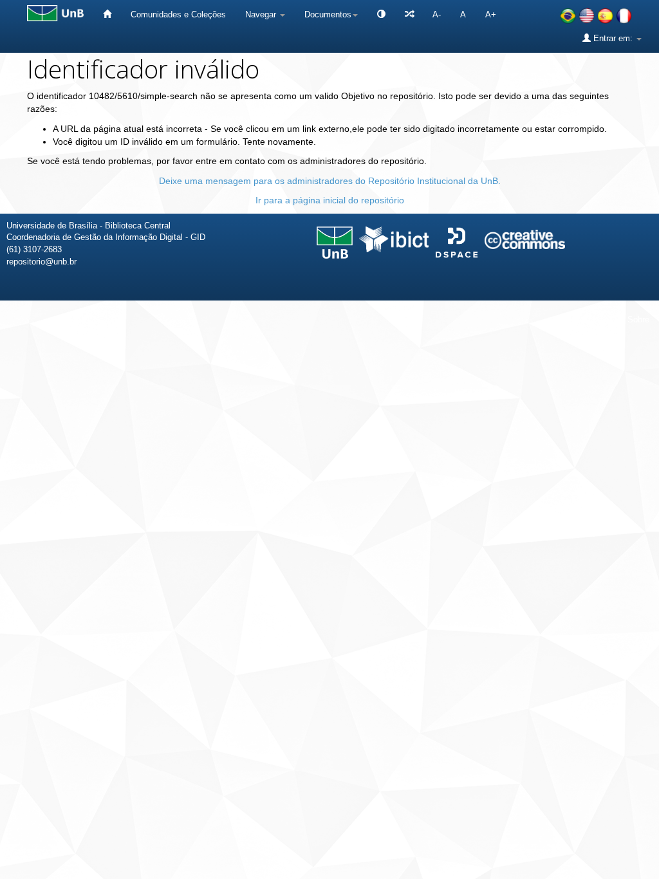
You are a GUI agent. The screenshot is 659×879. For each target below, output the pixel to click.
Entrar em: (613, 38)
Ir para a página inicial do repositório (329, 200)
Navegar (262, 14)
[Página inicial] (107, 14)
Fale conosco (583, 319)
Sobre (638, 319)
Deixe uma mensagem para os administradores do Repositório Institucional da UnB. (330, 181)
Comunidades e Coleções (178, 14)
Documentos (327, 14)
